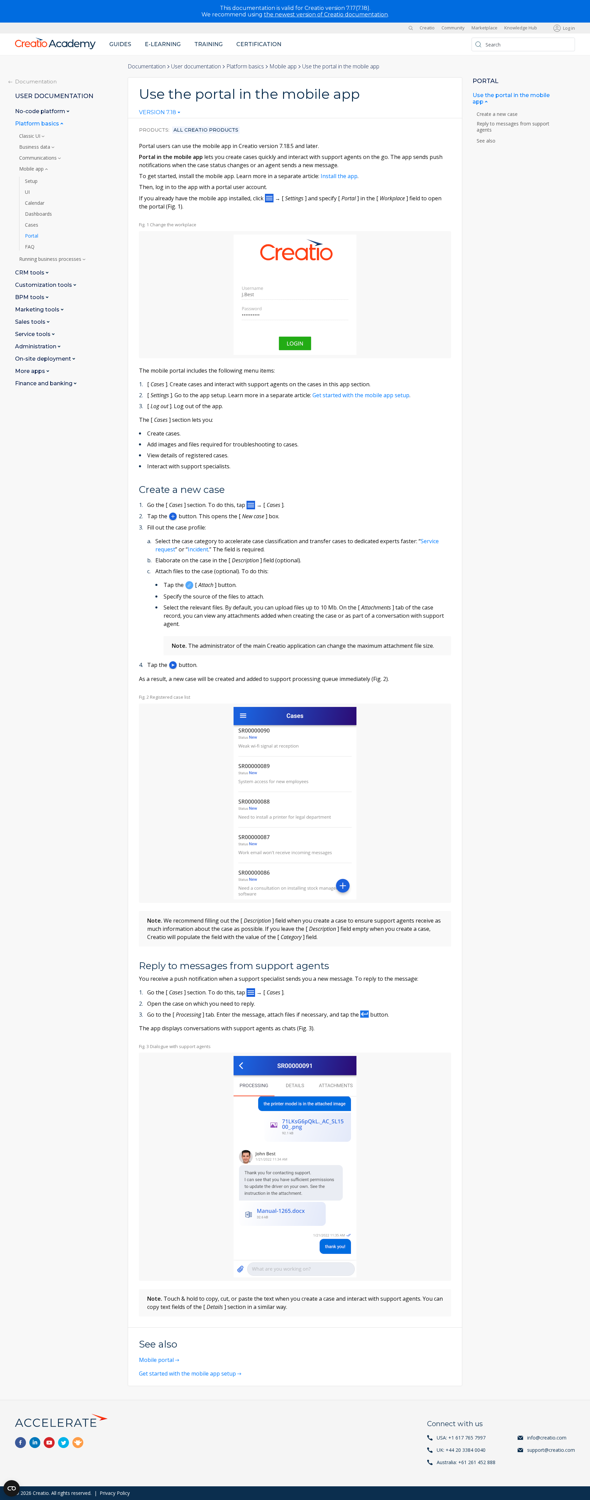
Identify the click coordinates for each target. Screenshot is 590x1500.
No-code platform (41, 111)
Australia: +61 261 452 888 (466, 1462)
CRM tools (30, 272)
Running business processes (51, 259)
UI (27, 192)
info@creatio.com (546, 1437)
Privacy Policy (115, 1493)
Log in (569, 28)
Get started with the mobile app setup (360, 395)
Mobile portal (156, 1360)
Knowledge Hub (520, 28)
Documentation (147, 66)
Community (453, 28)
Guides (120, 44)
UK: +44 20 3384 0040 (461, 1450)
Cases (31, 225)
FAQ (29, 247)
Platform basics (245, 66)
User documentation (196, 66)
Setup (31, 181)
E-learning (163, 44)
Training (208, 44)
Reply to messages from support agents (513, 127)
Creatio (427, 28)
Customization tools (44, 285)
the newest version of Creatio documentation (326, 14)
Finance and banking (44, 383)
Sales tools (31, 322)
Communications (38, 158)
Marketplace (484, 28)
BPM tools (30, 297)
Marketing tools (38, 309)
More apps (30, 371)
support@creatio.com (551, 1450)
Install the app (339, 176)
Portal (31, 236)
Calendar (34, 203)
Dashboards (38, 214)
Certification (258, 44)
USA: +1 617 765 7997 (461, 1437)
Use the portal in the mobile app (511, 98)
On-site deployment (43, 359)
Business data (35, 147)
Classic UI (30, 136)
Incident (198, 549)
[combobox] (159, 113)
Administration (36, 346)
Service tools (33, 334)
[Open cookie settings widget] (11, 1488)
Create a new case (498, 114)
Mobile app (283, 66)
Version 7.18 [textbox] (157, 112)
